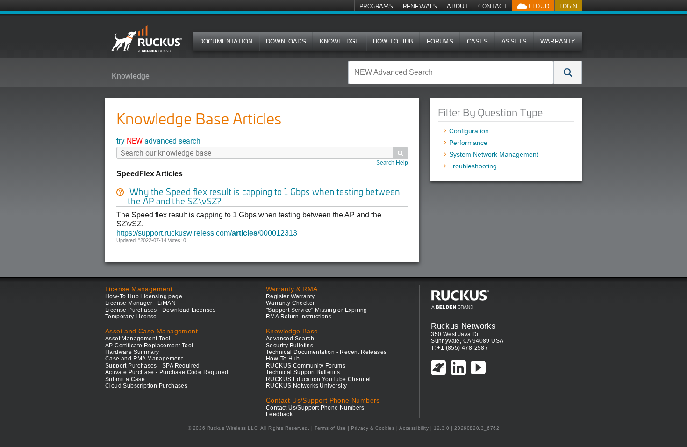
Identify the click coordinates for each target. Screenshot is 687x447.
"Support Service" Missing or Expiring (316, 310)
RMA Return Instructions (298, 316)
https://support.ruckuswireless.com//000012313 (206, 233)
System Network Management (493, 154)
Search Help (392, 162)
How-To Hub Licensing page (143, 296)
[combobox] (451, 72)
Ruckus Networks (463, 326)
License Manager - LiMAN (140, 303)
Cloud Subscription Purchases (146, 385)
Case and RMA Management (144, 358)
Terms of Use (330, 428)
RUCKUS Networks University (306, 385)
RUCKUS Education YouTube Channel (318, 379)
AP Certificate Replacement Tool (149, 345)
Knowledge (340, 41)
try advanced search (158, 140)
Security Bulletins (289, 345)
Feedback (279, 414)
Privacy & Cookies (372, 428)
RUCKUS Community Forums (305, 365)
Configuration (469, 131)
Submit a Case (125, 379)
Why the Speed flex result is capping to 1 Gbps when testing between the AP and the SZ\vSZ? (264, 196)
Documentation (226, 41)
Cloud (538, 6)
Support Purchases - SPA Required (152, 365)
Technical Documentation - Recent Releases (326, 352)
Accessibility (414, 428)
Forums (440, 41)
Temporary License (131, 316)
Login (568, 6)
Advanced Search (290, 338)
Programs (376, 6)
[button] (568, 72)
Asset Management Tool (137, 338)
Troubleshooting (473, 166)
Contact (492, 6)
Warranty (558, 41)
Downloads (286, 41)
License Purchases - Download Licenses (160, 310)
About (457, 6)
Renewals (420, 6)
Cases (477, 41)
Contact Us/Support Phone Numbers (315, 407)
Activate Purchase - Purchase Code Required (167, 372)
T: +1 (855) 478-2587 (459, 348)
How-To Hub (393, 41)
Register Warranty (290, 296)
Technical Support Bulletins (303, 372)
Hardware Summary (132, 352)
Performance (468, 142)
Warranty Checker (290, 303)
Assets (514, 41)
